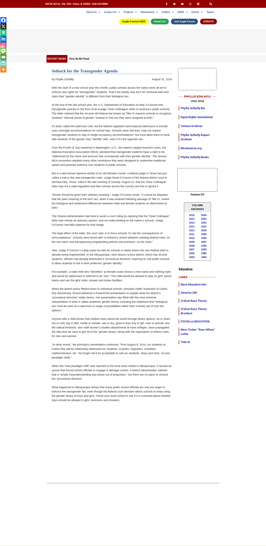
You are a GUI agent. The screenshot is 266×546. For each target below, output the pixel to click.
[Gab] (3, 32)
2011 (191, 234)
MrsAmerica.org (191, 148)
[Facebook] (3, 20)
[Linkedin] (198, 4)
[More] (3, 69)
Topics (210, 12)
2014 (192, 222)
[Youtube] (182, 4)
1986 (204, 253)
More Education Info (193, 284)
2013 (192, 226)
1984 (204, 257)
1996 (204, 246)
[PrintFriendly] (3, 63)
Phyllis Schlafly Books (195, 157)
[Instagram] (190, 4)
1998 (204, 238)
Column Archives (191, 126)
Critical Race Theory (194, 300)
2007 (192, 249)
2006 (192, 253)
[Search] (211, 4)
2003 (204, 219)
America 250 (189, 292)
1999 (204, 234)
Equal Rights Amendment (197, 117)
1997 (204, 242)
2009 (192, 242)
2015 (192, 219)
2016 (192, 215)
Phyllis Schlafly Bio (193, 108)
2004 (204, 215)
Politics (166, 12)
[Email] (3, 57)
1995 (204, 249)
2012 (192, 230)
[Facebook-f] (166, 4)
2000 (204, 230)
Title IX (185, 342)
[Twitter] (174, 4)
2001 (204, 226)
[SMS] (3, 51)
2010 (192, 238)
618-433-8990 (100, 4)
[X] (3, 26)
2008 (192, 246)
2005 (192, 257)
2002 (204, 222)
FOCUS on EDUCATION (195, 321)
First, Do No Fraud (79, 58)
